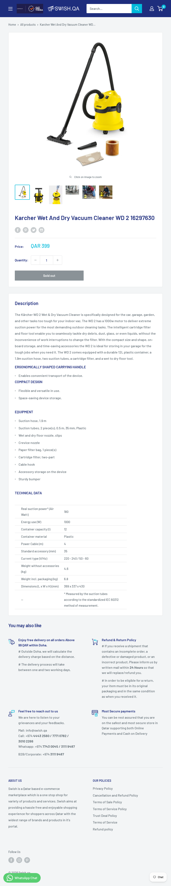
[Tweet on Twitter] (33, 229)
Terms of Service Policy (110, 809)
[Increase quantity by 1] (57, 260)
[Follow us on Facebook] (11, 860)
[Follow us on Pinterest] (27, 860)
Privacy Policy (103, 788)
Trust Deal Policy (105, 815)
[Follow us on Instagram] (19, 860)
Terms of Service (105, 822)
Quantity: (21, 260)
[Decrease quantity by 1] (35, 260)
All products (28, 24)
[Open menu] (10, 8)
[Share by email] (41, 229)
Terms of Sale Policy (107, 802)
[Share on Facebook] (18, 229)
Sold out (49, 275)
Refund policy (103, 829)
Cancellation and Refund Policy (115, 795)
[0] (160, 8)
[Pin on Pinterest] (26, 229)
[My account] (152, 8)
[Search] (137, 8)
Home (12, 24)
